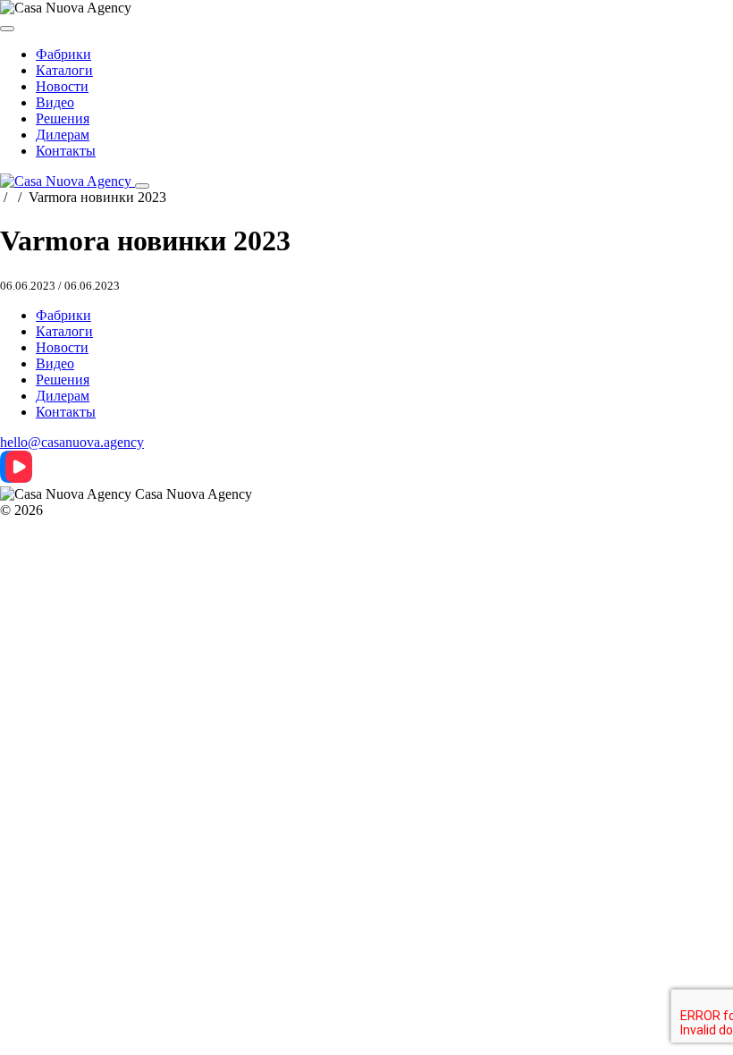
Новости (62, 86)
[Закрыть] (7, 28)
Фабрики (63, 54)
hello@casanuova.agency (72, 442)
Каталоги (64, 70)
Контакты (66, 150)
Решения (62, 118)
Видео (55, 102)
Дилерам (62, 134)
